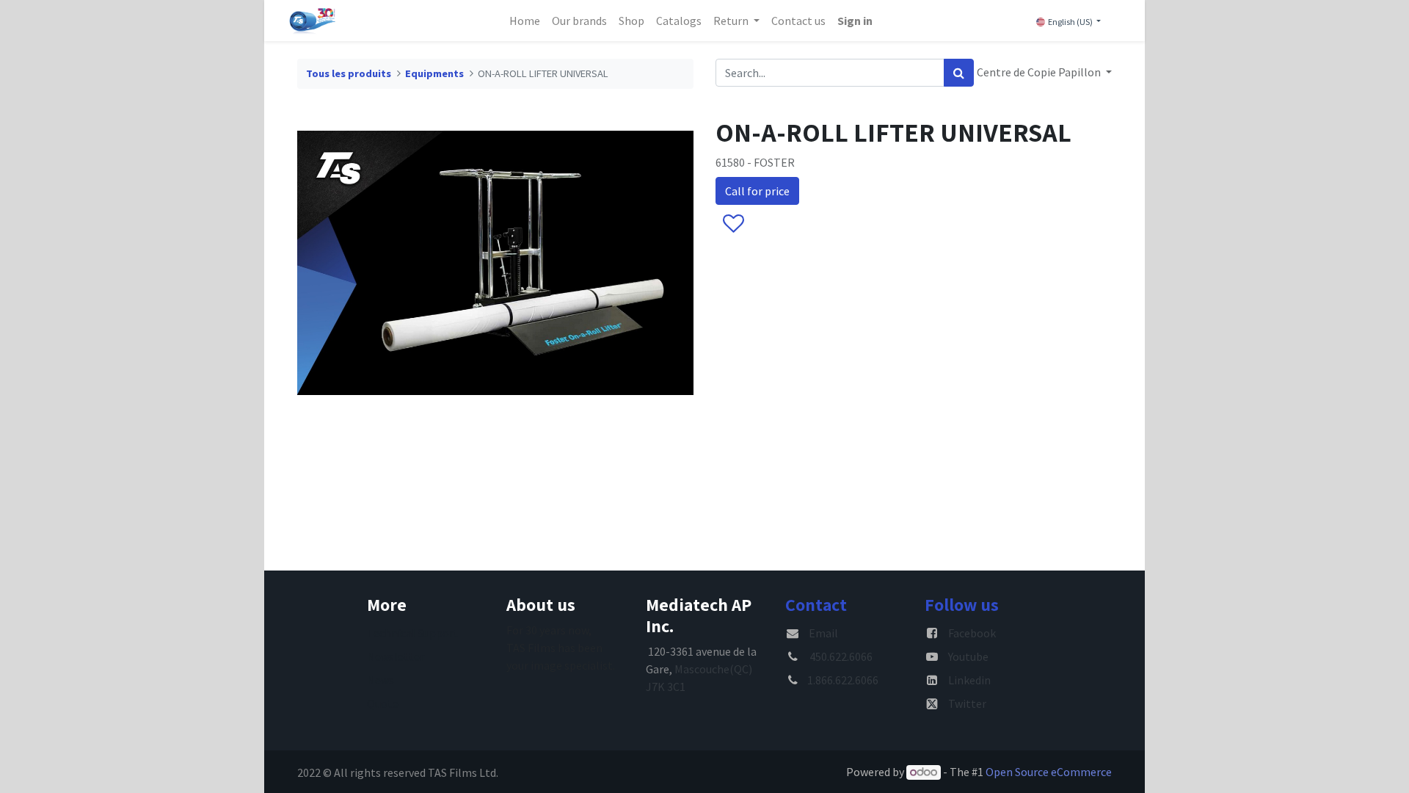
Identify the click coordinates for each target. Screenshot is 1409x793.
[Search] (959, 73)
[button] (733, 224)
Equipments (434, 73)
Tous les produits (348, 73)
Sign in (855, 20)
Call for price (757, 191)
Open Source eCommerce (1049, 771)
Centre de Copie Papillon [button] (1040, 72)
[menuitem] (524, 20)
